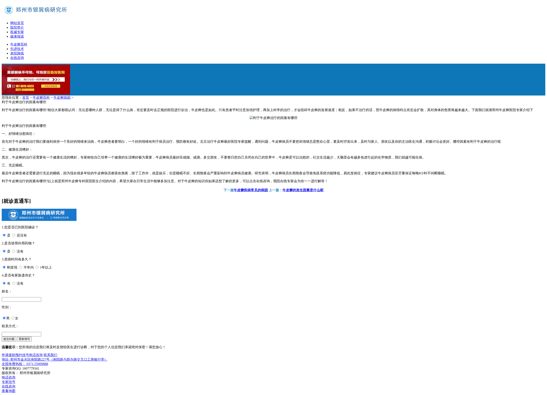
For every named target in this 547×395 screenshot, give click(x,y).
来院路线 (17, 53)
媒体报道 (17, 36)
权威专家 (17, 32)
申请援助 (8, 355)
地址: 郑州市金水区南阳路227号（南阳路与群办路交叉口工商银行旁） (55, 359)
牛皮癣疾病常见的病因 (251, 190)
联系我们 (50, 355)
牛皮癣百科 (18, 44)
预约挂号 (22, 355)
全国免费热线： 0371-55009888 (25, 364)
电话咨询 (36, 355)
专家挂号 (8, 382)
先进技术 (17, 49)
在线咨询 (17, 58)
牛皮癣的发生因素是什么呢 (302, 190)
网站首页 (17, 23)
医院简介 (17, 27)
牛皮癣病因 (62, 97)
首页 (25, 97)
